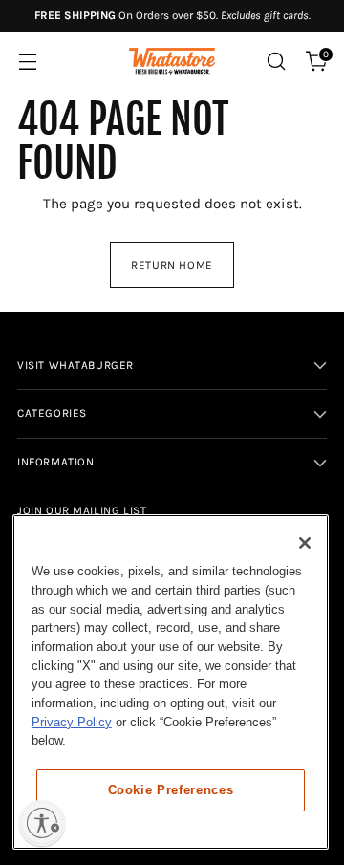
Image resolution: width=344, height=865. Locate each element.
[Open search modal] (275, 61)
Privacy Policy (72, 722)
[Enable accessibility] (42, 823)
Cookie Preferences (171, 790)
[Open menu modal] (27, 61)
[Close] (305, 543)
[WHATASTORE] (172, 62)
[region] (170, 682)
